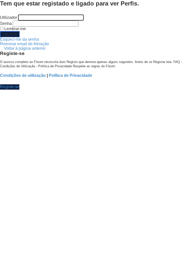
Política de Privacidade (70, 75)
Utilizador (8, 17)
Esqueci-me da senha (19, 39)
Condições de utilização (23, 75)
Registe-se (9, 87)
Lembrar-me (14, 29)
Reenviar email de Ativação (24, 44)
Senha (6, 23)
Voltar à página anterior (24, 48)
